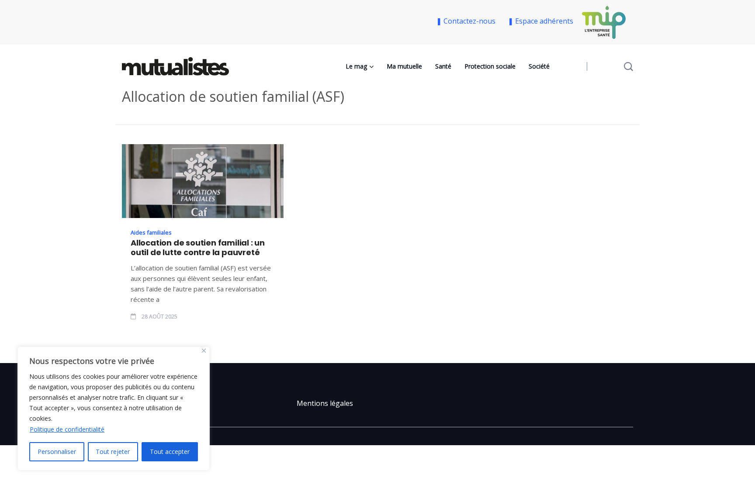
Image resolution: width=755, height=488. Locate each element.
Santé (443, 66)
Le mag (356, 66)
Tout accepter (170, 451)
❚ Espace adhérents (540, 21)
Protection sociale (490, 66)
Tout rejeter (113, 451)
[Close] (204, 351)
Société (539, 66)
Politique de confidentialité (67, 429)
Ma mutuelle (404, 66)
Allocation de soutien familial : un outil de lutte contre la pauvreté (198, 247)
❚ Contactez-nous (467, 21)
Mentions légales (325, 403)
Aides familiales (151, 232)
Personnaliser (57, 451)
